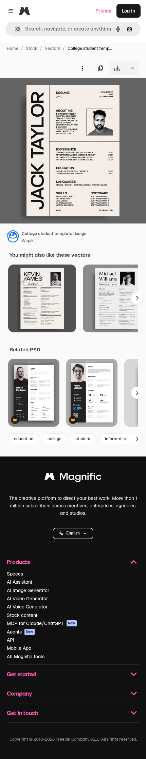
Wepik (28, 241)
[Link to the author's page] (13, 237)
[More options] (82, 68)
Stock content (22, 615)
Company (19, 693)
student (83, 439)
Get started (21, 674)
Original (43, 90)
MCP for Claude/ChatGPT (41, 623)
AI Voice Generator (27, 607)
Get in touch (22, 712)
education (23, 439)
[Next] (137, 298)
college (54, 439)
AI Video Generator (27, 599)
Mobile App (19, 648)
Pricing (103, 11)
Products (18, 561)
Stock (31, 48)
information (116, 439)
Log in (128, 11)
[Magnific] (73, 478)
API (10, 640)
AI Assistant (19, 582)
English (73, 533)
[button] (73, 533)
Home (12, 48)
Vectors (52, 48)
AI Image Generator (28, 590)
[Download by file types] (132, 68)
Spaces (15, 574)
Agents (20, 632)
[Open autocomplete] (15, 29)
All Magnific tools (25, 657)
